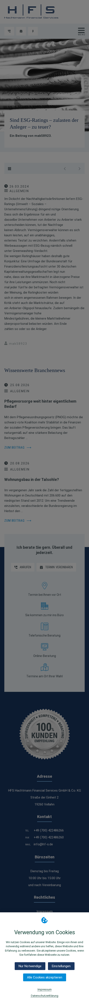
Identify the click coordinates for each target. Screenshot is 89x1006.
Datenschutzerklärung (44, 995)
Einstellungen (61, 966)
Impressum (45, 989)
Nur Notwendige (30, 966)
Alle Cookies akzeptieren (44, 977)
